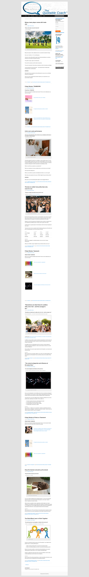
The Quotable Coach (47, 126)
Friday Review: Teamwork (32, 251)
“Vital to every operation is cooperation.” (39, 262)
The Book (40, 15)
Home (26, 15)
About (29, 15)
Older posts (27, 564)
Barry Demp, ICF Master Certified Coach (59, 57)
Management (26, 514)
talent (31, 513)
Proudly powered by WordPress (44, 573)
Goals (32, 181)
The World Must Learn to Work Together (36, 518)
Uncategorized (32, 464)
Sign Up (37, 15)
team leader (50, 412)
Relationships (32, 560)
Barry (33, 25)
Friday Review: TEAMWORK (33, 86)
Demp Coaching (42, 464)
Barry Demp (34, 126)
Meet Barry (32, 15)
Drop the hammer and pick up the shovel (36, 470)
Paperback (56, 48)
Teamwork (28, 126)
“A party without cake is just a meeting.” (39, 97)
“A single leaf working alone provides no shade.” (41, 108)
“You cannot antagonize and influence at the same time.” (42, 284)
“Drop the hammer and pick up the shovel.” (40, 273)
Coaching (28, 560)
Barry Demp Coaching (39, 126)
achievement (38, 245)
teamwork (43, 126)
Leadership (28, 412)
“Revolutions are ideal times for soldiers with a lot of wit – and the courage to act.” (36, 306)
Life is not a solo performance (33, 131)
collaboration (29, 181)
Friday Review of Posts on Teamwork (35, 417)
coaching (44, 560)
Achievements (29, 245)
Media (44, 15)
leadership (46, 412)
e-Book (60, 47)
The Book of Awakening (36, 194)
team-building (26, 413)
